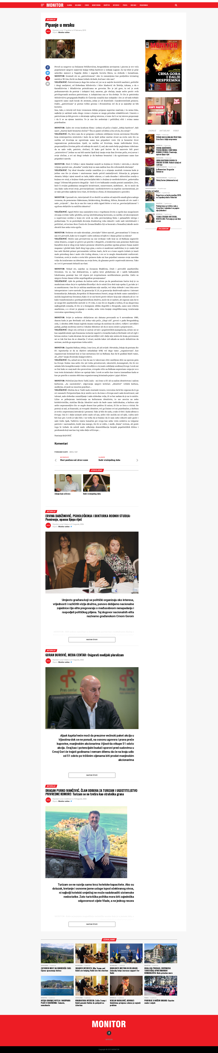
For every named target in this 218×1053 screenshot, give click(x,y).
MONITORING (96, 5)
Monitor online (63, 32)
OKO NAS (133, 5)
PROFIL (125, 5)
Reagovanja (144, 5)
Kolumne (78, 5)
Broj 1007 (74, 452)
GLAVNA (69, 5)
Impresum (109, 1039)
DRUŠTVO (107, 5)
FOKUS (87, 5)
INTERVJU (116, 5)
